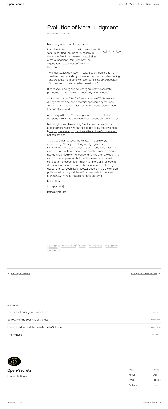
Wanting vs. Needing (20, 273)
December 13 (156, 327)
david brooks (52, 246)
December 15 (156, 320)
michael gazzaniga (95, 246)
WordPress (157, 402)
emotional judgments (68, 246)
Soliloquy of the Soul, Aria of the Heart (28, 319)
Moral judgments (81, 115)
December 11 (156, 335)
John (56, 33)
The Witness (14, 334)
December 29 (156, 312)
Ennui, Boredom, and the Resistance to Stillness (34, 327)
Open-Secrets (15, 4)
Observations (64, 33)
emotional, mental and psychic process (84, 151)
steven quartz (53, 250)
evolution (82, 246)
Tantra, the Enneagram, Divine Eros (27, 312)
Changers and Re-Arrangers (144, 273)
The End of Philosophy (78, 53)
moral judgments (111, 246)
